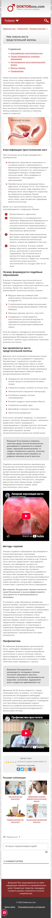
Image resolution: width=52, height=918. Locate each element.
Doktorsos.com (9, 29)
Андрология (22, 29)
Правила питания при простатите (15, 821)
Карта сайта (10, 907)
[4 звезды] (13, 762)
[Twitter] (22, 769)
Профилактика (17, 71)
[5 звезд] (16, 762)
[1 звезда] (7, 762)
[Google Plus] (33, 769)
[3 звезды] (11, 762)
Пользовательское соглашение (31, 907)
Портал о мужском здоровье (28, 9)
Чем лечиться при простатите (15, 798)
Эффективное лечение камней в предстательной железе (37, 799)
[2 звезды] (9, 762)
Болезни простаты (38, 29)
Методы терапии (18, 68)
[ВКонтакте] (18, 769)
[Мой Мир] (30, 769)
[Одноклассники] (26, 769)
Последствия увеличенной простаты (37, 821)
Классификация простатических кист (27, 53)
